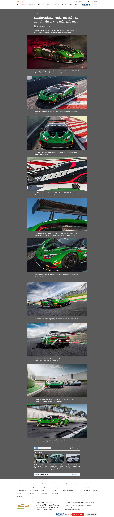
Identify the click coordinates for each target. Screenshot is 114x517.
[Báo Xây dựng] (86, 5)
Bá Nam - (39, 26)
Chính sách (19, 487)
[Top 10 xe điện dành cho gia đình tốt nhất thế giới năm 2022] (73, 458)
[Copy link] (79, 448)
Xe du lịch (32, 487)
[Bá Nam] (35, 26)
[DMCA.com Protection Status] (20, 508)
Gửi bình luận (75, 474)
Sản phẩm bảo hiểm (67, 487)
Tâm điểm (19, 496)
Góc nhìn (19, 493)
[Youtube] (69, 515)
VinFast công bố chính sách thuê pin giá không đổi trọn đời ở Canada (40, 466)
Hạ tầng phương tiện (21, 490)
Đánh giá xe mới (45, 487)
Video (70, 4)
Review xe (86, 487)
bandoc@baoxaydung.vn (74, 509)
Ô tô (94, 487)
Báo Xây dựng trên (42, 448)
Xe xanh (64, 4)
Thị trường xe (32, 4)
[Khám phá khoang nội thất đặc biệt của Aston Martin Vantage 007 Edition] (57, 458)
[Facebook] (66, 515)
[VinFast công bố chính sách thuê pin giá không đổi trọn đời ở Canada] (41, 458)
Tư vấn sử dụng (55, 487)
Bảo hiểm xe (56, 4)
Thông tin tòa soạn (78, 514)
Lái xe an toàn (55, 493)
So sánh (43, 490)
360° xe (23, 4)
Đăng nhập (95, 1)
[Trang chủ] (17, 4)
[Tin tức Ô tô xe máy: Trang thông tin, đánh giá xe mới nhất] (20, 1)
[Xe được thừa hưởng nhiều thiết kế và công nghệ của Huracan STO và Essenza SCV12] (57, 92)
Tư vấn (85, 493)
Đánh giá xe (40, 4)
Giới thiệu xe (87, 490)
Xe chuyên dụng (34, 490)
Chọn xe (54, 490)
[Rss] (71, 514)
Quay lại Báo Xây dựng (91, 514)
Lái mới (48, 4)
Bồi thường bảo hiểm (68, 490)
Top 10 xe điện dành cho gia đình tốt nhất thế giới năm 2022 (73, 466)
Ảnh (76, 4)
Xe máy (32, 493)
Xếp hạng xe (44, 493)
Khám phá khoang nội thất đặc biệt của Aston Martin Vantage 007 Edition (56, 467)
